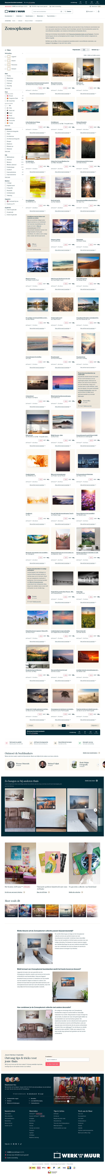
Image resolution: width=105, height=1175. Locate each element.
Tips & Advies (51, 16)
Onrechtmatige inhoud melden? (58, 1164)
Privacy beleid (70, 1164)
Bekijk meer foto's (90, 780)
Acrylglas (54, 43)
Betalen (9, 1101)
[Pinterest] (14, 1144)
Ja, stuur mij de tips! (52, 1064)
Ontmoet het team (60, 1101)
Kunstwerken (8, 16)
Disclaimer (47, 1164)
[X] (18, 1144)
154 (59, 725)
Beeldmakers (29, 16)
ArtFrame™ (69, 1027)
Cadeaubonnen (35, 1103)
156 (68, 725)
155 (64, 725)
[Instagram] (11, 1144)
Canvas (48, 43)
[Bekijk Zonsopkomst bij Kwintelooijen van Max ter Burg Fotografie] (85, 807)
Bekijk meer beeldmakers (90, 753)
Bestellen (33, 1098)
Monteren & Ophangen (13, 1103)
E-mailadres (49, 1056)
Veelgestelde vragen (12, 1098)
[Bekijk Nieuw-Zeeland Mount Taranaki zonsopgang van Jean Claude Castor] (54, 807)
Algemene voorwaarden (37, 1164)
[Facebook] (16, 1144)
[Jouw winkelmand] (98, 11)
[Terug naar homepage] (15, 11)
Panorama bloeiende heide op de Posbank (81, 34)
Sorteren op (95, 49)
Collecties (19, 16)
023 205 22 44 (33, 1094)
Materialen (40, 16)
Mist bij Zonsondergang (36, 582)
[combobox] (46, 11)
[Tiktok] (21, 1144)
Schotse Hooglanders (85, 390)
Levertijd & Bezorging (36, 1101)
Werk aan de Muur (85, 1111)
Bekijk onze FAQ (37, 249)
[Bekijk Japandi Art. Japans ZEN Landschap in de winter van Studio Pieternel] (23, 798)
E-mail (41, 1094)
